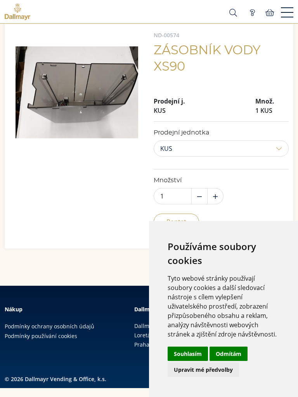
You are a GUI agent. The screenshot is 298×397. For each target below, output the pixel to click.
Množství (168, 180)
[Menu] (287, 13)
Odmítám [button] (228, 353)
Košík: (270, 13)
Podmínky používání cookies (41, 336)
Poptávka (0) (252, 12)
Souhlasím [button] (188, 353)
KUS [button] (166, 148)
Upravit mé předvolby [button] (203, 369)
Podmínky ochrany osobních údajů (49, 326)
